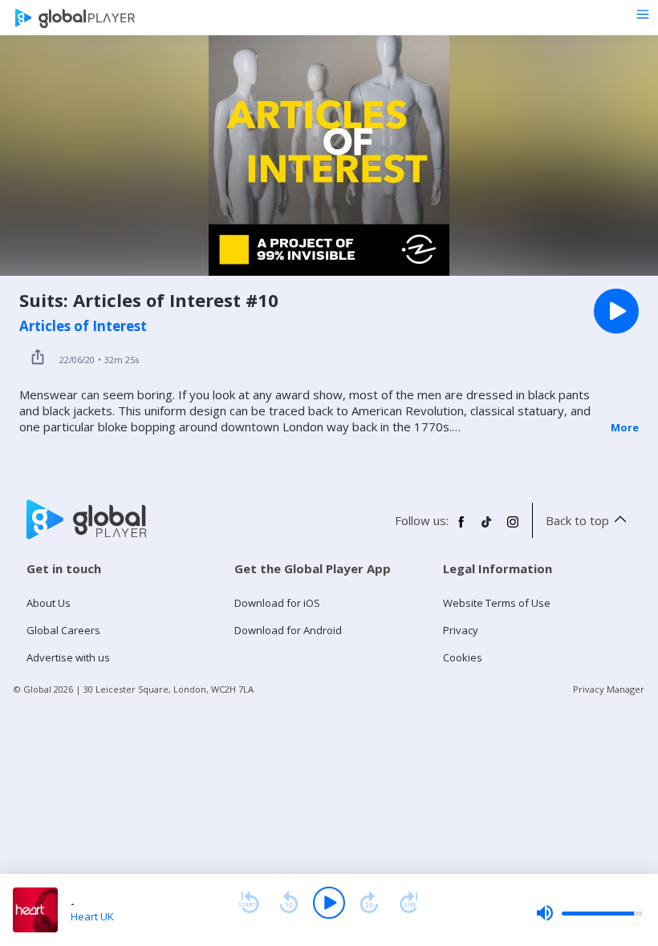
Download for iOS (277, 603)
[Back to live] (409, 903)
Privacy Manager (608, 689)
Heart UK (92, 916)
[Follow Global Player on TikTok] (487, 528)
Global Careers (63, 630)
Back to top (577, 520)
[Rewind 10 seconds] (289, 903)
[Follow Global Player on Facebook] (461, 528)
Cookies (462, 657)
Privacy (460, 630)
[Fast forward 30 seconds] (369, 903)
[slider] (589, 913)
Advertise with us (68, 657)
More (625, 427)
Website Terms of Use (496, 603)
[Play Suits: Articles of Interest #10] (616, 311)
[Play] (329, 903)
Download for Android (288, 630)
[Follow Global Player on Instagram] (513, 528)
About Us (48, 603)
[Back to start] (249, 903)
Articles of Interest (83, 326)
